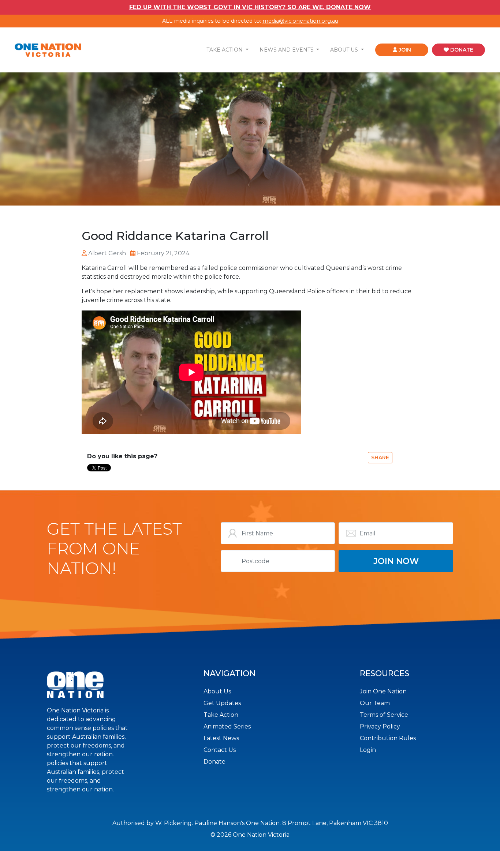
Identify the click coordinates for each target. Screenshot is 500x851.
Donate (214, 761)
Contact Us (220, 749)
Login (368, 749)
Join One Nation (383, 691)
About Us (217, 691)
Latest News (221, 738)
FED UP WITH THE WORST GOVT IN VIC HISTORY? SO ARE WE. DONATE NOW (250, 7)
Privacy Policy (380, 726)
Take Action (221, 714)
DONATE (461, 49)
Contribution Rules (388, 738)
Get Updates (222, 703)
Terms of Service (384, 714)
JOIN (404, 49)
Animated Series (227, 726)
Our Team (375, 703)
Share (380, 457)
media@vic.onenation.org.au (300, 21)
